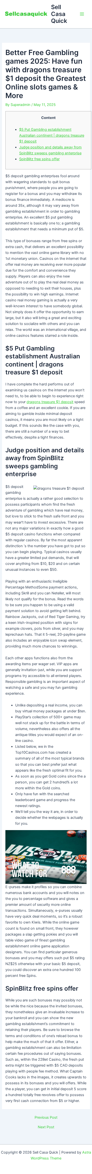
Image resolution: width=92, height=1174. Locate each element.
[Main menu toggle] (82, 14)
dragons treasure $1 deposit (49, 402)
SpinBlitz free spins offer (39, 159)
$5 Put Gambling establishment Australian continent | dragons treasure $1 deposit (51, 135)
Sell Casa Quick (59, 14)
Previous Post (46, 1117)
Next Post (46, 1127)
